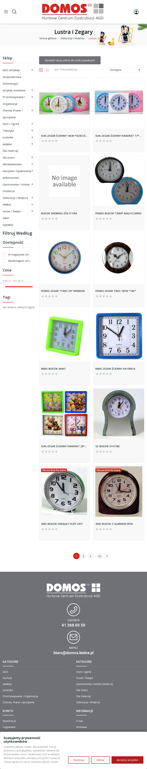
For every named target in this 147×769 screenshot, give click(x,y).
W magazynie (18, 254)
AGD (5, 672)
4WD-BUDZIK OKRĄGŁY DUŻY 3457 (62, 524)
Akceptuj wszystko (127, 760)
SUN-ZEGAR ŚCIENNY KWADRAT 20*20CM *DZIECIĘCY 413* (64, 446)
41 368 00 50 (73, 625)
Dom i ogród (11, 124)
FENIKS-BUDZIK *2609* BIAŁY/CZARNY (118, 213)
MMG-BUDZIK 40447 (53, 368)
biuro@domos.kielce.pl (74, 653)
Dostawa (81, 727)
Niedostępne (19, 260)
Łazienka (8, 137)
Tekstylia (8, 130)
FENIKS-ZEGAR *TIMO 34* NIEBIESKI (63, 291)
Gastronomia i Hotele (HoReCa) (16, 188)
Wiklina (7, 204)
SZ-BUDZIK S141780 (107, 446)
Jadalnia (7, 144)
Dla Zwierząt (10, 150)
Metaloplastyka (12, 164)
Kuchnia (7, 678)
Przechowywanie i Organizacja (14, 100)
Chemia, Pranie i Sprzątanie (13, 114)
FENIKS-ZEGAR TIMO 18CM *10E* (115, 291)
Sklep (7, 58)
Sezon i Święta (12, 211)
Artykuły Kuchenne (14, 90)
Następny (107, 556)
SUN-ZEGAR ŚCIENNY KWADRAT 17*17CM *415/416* (118, 135)
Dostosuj (78, 760)
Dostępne (125, 70)
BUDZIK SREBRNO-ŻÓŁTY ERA (59, 213)
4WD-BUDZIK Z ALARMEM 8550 (114, 524)
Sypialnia (8, 224)
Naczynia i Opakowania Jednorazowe (17, 174)
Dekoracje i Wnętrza (15, 198)
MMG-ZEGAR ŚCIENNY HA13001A (115, 368)
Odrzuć (100, 760)
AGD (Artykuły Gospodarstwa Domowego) (12, 76)
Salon (6, 218)
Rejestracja (9, 721)
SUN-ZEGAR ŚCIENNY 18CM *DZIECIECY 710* (64, 135)
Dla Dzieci (9, 157)
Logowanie (9, 727)
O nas (79, 721)
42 (100, 556)
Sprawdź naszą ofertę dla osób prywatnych (70, 60)
